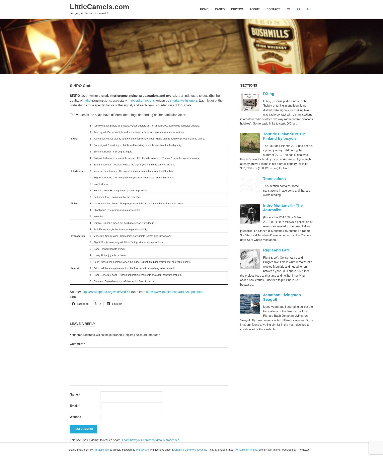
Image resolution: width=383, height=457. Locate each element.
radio (87, 100)
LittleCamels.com (99, 7)
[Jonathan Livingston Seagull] (250, 312)
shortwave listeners (183, 100)
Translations (274, 179)
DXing (268, 94)
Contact (273, 9)
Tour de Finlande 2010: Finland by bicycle (284, 136)
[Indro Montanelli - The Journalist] (250, 223)
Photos (237, 9)
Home (204, 9)
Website (75, 416)
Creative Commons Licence (190, 449)
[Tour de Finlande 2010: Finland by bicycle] (250, 151)
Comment (77, 343)
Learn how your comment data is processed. (151, 440)
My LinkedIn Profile (246, 449)
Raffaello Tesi (101, 449)
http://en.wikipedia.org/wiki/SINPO (106, 292)
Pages (220, 9)
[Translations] (250, 190)
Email (75, 405)
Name (75, 394)
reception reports (143, 100)
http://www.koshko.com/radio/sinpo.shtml (174, 292)
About (255, 9)
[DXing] (250, 110)
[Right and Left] (250, 268)
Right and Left (276, 250)
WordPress (142, 449)
